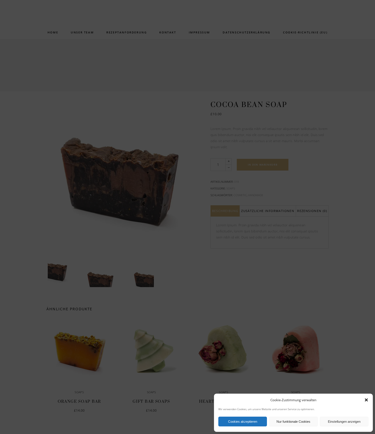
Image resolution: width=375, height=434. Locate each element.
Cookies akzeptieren (242, 421)
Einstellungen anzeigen (344, 421)
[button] (366, 400)
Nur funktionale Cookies (293, 421)
